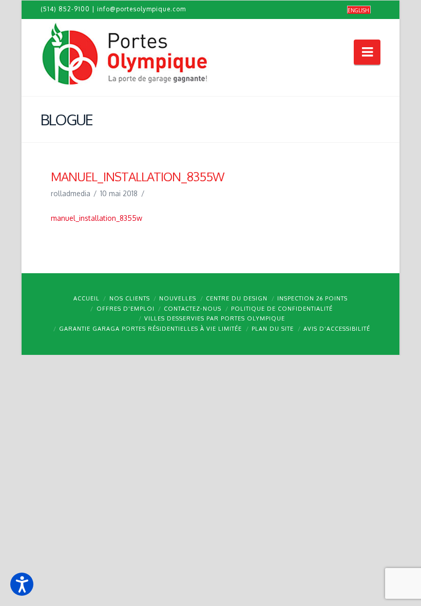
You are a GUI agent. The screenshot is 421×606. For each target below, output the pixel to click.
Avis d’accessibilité (336, 328)
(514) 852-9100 (65, 9)
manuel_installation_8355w (96, 218)
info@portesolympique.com (141, 9)
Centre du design (236, 298)
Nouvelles (177, 298)
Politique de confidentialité (282, 308)
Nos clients (129, 298)
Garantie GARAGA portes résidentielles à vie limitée (150, 328)
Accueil (86, 298)
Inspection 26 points (312, 298)
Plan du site (273, 328)
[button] (21, 584)
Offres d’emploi (126, 308)
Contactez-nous (192, 308)
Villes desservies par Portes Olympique (214, 318)
